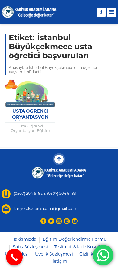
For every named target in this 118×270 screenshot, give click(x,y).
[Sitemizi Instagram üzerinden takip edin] (59, 221)
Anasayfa (17, 68)
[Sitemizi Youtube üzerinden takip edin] (75, 221)
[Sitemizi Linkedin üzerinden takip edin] (67, 221)
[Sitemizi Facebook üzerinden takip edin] (43, 221)
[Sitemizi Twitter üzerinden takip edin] (51, 221)
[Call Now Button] (14, 257)
